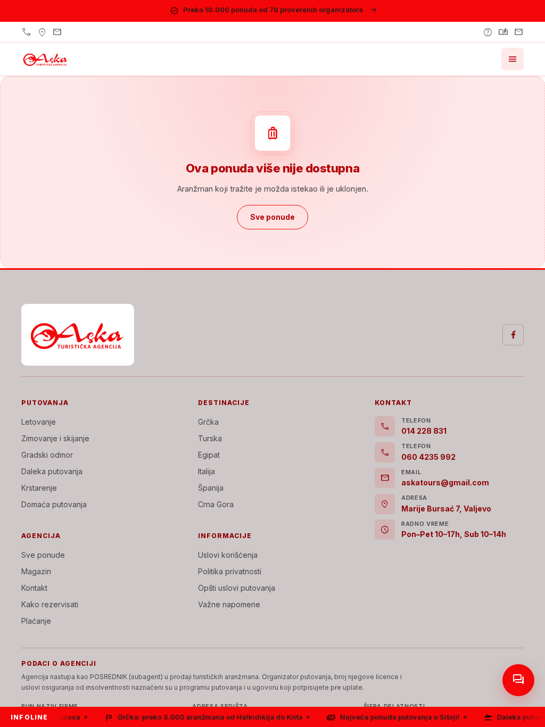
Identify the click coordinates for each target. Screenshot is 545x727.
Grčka (208, 421)
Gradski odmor (47, 454)
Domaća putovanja (54, 504)
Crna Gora (216, 504)
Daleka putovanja (51, 471)
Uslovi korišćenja (228, 554)
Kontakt (34, 587)
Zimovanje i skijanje (55, 438)
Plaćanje (36, 620)
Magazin (36, 571)
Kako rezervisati (49, 604)
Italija (206, 471)
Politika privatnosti (229, 571)
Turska (210, 438)
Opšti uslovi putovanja (236, 587)
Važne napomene (229, 604)
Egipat (209, 454)
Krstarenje (39, 487)
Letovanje (38, 421)
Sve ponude (43, 554)
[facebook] (513, 334)
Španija (211, 487)
